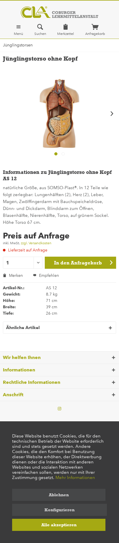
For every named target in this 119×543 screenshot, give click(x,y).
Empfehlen (48, 275)
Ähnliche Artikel (23, 327)
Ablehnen (59, 494)
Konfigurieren (59, 509)
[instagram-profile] (59, 409)
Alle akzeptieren (59, 524)
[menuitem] (18, 30)
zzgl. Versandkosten (36, 243)
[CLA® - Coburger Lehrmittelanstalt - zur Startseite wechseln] (59, 12)
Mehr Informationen (75, 477)
